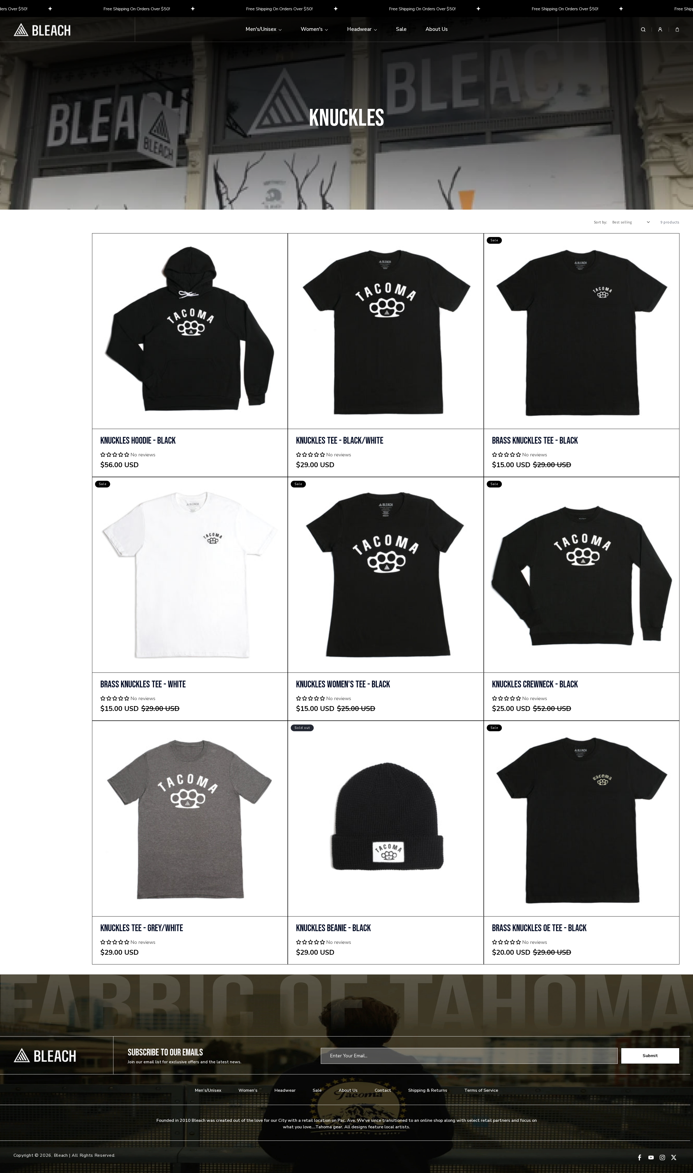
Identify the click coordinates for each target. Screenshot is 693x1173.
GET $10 (346, 626)
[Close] (421, 531)
